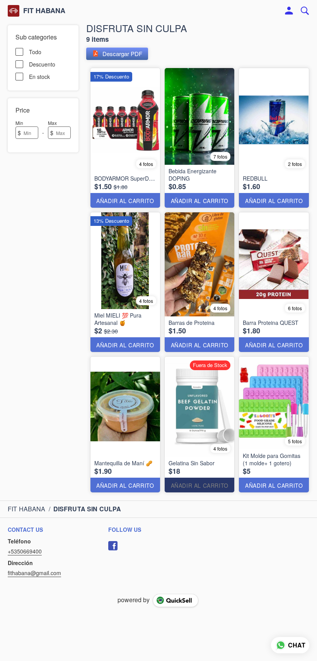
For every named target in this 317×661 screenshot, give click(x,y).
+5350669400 (25, 551)
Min (19, 123)
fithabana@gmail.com (34, 573)
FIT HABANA (44, 11)
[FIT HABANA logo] (13, 11)
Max (52, 123)
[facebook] (113, 546)
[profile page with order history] (289, 11)
